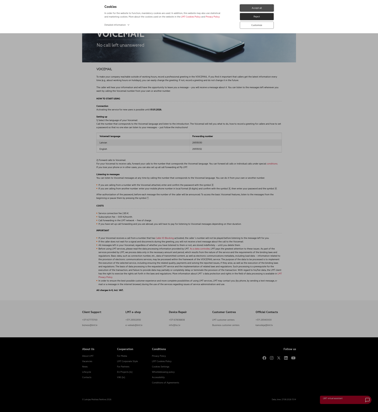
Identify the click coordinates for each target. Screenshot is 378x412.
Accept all (257, 8)
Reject (257, 16)
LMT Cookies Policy (191, 16)
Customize (256, 25)
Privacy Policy (213, 16)
